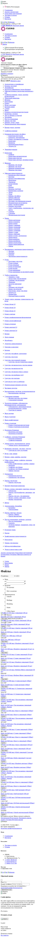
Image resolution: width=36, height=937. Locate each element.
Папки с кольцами (14, 227)
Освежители (9, 474)
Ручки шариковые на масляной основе (21, 272)
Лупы (10, 194)
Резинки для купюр (14, 206)
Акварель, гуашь (13, 277)
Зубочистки (12, 491)
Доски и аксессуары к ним (13, 549)
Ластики (11, 251)
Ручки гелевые (13, 263)
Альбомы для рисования (16, 280)
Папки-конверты (13, 239)
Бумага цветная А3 (11, 327)
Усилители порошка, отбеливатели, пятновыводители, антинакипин (16, 404)
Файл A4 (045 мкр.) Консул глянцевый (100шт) (16, 714)
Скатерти (11, 523)
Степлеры (11, 213)
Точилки (11, 254)
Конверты (11, 143)
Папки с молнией (14, 229)
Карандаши (8, 153)
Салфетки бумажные (15, 440)
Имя (2, 882)
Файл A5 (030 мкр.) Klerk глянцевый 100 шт (15, 624)
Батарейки (11, 508)
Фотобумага (8, 340)
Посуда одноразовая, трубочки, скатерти (18, 519)
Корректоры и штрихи (15, 190)
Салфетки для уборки (15, 467)
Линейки (11, 253)
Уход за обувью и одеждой (13, 115)
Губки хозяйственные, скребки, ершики (21, 463)
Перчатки (11, 465)
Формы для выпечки (15, 499)
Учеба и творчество (11, 275)
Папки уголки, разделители (17, 235)
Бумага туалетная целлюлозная (18, 427)
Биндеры (11, 177)
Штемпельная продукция (16, 215)
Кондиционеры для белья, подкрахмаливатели (20, 391)
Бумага (7, 103)
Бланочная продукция (15, 136)
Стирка (7, 108)
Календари (12, 141)
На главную (5, 935)
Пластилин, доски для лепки (17, 291)
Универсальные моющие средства (16, 385)
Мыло (7, 110)
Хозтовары (8, 117)
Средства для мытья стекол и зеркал (16, 372)
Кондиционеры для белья (16, 393)
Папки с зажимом (14, 225)
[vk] (2, 22)
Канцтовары (9, 101)
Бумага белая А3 (10, 304)
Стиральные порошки (12, 396)
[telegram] (11, 22)
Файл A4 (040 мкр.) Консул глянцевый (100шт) (16, 741)
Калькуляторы (13, 184)
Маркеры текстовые (15, 170)
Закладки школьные (15, 284)
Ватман (7, 334)
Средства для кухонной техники (15, 360)
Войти (9, 7)
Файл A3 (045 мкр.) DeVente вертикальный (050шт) (17, 803)
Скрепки (11, 211)
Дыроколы (11, 182)
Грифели (11, 154)
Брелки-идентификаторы (16, 178)
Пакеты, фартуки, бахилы (13, 513)
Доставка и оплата (11, 15)
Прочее (7, 533)
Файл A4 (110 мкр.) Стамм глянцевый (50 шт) (16, 658)
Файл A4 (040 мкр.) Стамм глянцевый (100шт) (16, 733)
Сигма (7, 561)
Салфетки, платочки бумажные (15, 437)
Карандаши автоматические (17, 156)
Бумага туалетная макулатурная (18, 425)
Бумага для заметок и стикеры (18, 139)
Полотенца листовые (15, 432)
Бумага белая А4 (10, 307)
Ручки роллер (12, 268)
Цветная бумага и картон (16, 296)
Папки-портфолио (14, 241)
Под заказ (4, 618)
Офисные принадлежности (13, 173)
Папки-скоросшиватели (16, 244)
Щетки (7, 503)
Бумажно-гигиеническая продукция (16, 112)
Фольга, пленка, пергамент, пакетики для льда (20, 489)
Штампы (7, 100)
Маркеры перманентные (16, 168)
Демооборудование (11, 149)
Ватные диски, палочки (12, 127)
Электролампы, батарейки (13, 506)
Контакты (8, 19)
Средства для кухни (11, 357)
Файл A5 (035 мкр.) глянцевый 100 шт (13, 617)
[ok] (5, 22)
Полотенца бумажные (12, 430)
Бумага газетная (10, 314)
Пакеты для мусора (11, 480)
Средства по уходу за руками (17, 450)
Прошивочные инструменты (17, 203)
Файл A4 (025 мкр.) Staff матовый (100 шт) (15, 794)
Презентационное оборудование (15, 124)
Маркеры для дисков (15, 165)
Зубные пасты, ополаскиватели (18, 445)
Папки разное (12, 223)
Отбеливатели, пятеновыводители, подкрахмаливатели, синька (19, 407)
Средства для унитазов (12, 378)
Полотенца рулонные (15, 433)
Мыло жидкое (9, 413)
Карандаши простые (15, 158)
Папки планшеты (14, 222)
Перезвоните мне (7, 889)
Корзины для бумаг (14, 189)
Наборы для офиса (14, 196)
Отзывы (7, 17)
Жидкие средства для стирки (17, 398)
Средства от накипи (15, 410)
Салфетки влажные (11, 131)
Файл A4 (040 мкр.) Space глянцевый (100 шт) (16, 748)
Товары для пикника (11, 543)
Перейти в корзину (7, 73)
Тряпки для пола (13, 470)
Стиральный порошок (15, 400)
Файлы (10, 246)
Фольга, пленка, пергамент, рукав (19, 497)
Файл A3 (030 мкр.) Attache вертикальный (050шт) (17, 812)
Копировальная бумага (15, 144)
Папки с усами (13, 232)
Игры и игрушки (10, 105)
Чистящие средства (11, 388)
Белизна (7, 350)
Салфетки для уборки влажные (18, 469)
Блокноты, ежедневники (16, 137)
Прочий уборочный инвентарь (15, 486)
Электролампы (13, 509)
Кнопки (11, 187)
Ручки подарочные (14, 266)
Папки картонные (14, 220)
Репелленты (8, 539)
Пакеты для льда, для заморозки (18, 496)
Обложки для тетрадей (15, 287)
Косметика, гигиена (11, 114)
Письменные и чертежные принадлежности (19, 249)
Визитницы (12, 180)
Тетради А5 (12, 292)
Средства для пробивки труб (14, 375)
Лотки (10, 192)
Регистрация (15, 7)
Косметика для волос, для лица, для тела (18, 448)
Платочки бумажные (15, 438)
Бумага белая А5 (10, 311)
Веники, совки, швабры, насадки (15, 457)
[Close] (1, 880)
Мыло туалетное (10, 417)
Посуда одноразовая (11, 119)
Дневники (11, 282)
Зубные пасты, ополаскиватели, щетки (17, 443)
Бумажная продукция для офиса (15, 134)
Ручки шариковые (14, 270)
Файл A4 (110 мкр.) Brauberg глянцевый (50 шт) (16, 666)
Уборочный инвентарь (12, 98)
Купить (4, 626)
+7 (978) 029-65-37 (11, 861)
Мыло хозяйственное (11, 420)
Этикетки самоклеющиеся (13, 344)
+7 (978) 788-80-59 (11, 860)
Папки (7, 218)
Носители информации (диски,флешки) (18, 89)
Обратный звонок (18, 25)
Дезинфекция (9, 87)
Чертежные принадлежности (17, 256)
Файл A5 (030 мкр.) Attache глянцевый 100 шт (16, 632)
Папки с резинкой (14, 230)
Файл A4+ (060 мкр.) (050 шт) (10, 639)
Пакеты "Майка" (13, 514)
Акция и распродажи (11, 12)
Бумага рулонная (10, 324)
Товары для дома (10, 121)
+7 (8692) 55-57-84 (11, 863)
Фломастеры (12, 294)
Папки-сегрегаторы (14, 242)
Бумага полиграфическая (13, 321)
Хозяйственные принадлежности (15, 536)
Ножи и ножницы (14, 199)
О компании (9, 10)
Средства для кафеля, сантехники (16, 353)
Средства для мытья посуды (14, 368)
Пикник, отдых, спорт (12, 122)
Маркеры (8, 163)
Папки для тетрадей (15, 289)
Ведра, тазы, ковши (11, 453)
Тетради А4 (12, 146)
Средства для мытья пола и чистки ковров (18, 365)
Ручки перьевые (13, 265)
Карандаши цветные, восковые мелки (20, 160)
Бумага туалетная (10, 423)
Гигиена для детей (11, 86)
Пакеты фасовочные (15, 516)
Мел (9, 285)
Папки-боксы (12, 237)
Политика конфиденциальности (11, 828)
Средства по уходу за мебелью (14, 381)
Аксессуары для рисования (17, 278)
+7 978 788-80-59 (6, 54)
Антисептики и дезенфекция (14, 84)
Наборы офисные (14, 197)
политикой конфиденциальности (11, 888)
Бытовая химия (10, 107)
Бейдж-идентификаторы (13, 546)
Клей (10, 185)
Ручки (7, 259)
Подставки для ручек (15, 261)
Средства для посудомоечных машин (20, 362)
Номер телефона (6, 884)
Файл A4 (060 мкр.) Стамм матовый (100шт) (15, 685)
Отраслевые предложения (13, 13)
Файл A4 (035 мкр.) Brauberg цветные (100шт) (16, 767)
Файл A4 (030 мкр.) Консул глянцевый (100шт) (16, 786)
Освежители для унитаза (16, 477)
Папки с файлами (14, 234)
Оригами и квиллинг (12, 347)
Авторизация (19, 49)
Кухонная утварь (10, 530)
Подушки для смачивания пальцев (19, 201)
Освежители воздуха (15, 475)
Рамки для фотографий (16, 204)
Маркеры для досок (14, 166)
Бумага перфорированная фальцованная (18, 317)
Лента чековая (9, 337)
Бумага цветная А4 (11, 330)
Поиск (21, 66)
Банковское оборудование (16, 175)
